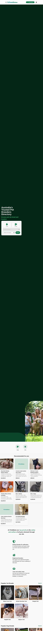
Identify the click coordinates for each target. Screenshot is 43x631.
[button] (36, 2)
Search (17, 232)
